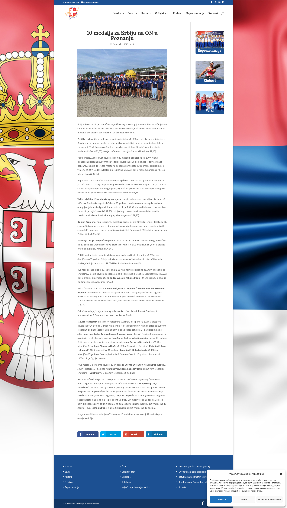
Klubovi (177, 13)
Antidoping (127, 482)
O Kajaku (160, 13)
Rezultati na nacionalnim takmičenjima (196, 476)
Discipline (126, 476)
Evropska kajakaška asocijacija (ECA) (195, 471)
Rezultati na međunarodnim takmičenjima (197, 482)
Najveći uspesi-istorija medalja (135, 487)
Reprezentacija (195, 13)
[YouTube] (223, 2)
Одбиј (244, 499)
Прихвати (221, 499)
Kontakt (213, 13)
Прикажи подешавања (269, 499)
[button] (281, 473)
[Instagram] (219, 2)
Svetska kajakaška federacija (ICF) (194, 466)
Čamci (124, 466)
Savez (144, 13)
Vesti (131, 13)
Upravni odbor (128, 471)
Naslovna (119, 13)
